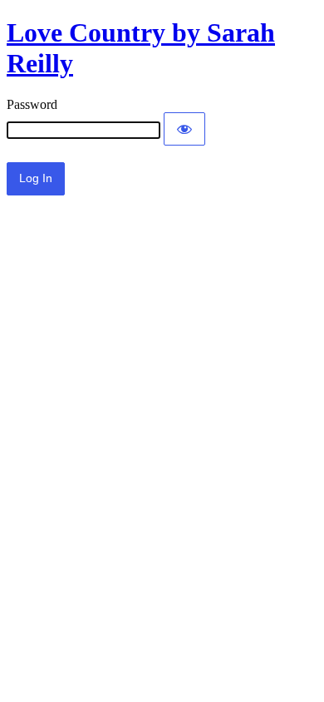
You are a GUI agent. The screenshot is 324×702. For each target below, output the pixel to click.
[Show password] (184, 129)
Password (32, 104)
